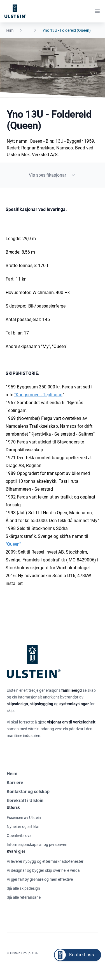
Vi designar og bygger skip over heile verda (43, 870)
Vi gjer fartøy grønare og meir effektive (40, 879)
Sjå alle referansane (24, 897)
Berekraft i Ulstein (25, 800)
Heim (8, 30)
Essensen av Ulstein (24, 817)
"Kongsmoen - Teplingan (38, 394)
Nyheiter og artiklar (23, 826)
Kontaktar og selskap (28, 791)
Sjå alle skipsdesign (23, 888)
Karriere (15, 782)
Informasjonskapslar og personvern (38, 844)
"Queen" (13, 544)
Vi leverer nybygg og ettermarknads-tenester (45, 861)
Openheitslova (19, 835)
